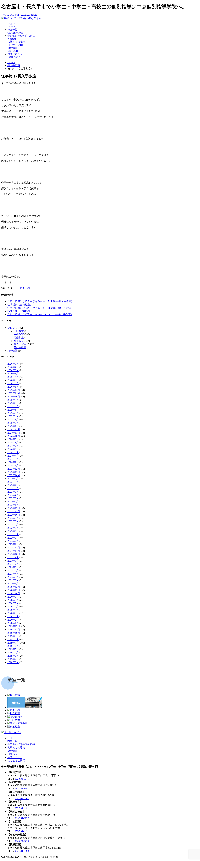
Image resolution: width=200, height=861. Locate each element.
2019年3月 (13, 655)
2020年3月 (13, 616)
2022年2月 (13, 541)
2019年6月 (13, 646)
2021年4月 (13, 573)
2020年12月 (14, 587)
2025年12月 (14, 390)
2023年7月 (13, 485)
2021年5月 (13, 570)
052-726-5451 (22, 788)
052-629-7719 (22, 841)
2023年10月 (14, 475)
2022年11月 (14, 511)
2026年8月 (13, 363)
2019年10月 (14, 632)
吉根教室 (19, 334)
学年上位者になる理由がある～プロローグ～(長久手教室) (40, 314)
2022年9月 (13, 518)
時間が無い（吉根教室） (21, 311)
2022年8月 (13, 521)
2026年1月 (13, 386)
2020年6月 (13, 606)
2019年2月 (13, 659)
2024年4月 (13, 455)
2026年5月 (13, 373)
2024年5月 (13, 452)
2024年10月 (14, 436)
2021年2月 (13, 580)
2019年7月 (13, 642)
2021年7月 (13, 564)
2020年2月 (13, 619)
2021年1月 (13, 583)
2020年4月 (13, 613)
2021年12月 (14, 547)
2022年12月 (14, 508)
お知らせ (13, 754)
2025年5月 (13, 413)
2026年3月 (13, 380)
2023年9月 (13, 478)
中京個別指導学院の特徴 (21, 744)
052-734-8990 (22, 851)
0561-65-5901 (22, 798)
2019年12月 (14, 626)
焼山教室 (19, 337)
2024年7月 (13, 445)
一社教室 (19, 331)
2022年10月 (14, 514)
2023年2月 (13, 501)
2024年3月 (13, 459)
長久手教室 (14, 65)
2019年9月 (13, 636)
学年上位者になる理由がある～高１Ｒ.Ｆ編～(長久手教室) (40, 301)
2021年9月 (13, 557)
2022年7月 (13, 524)
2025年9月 (13, 400)
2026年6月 (13, 370)
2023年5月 (13, 491)
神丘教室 (19, 340)
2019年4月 (13, 652)
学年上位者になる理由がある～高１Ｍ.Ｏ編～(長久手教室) (40, 308)
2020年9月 (13, 596)
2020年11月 (14, 590)
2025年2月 (13, 423)
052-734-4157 (22, 818)
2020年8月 (13, 600)
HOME (11, 25)
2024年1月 (13, 465)
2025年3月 (13, 419)
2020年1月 (13, 623)
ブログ (11, 327)
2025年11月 (14, 393)
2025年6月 (13, 409)
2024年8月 (13, 442)
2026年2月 (13, 383)
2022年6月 (13, 528)
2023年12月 (14, 468)
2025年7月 (13, 406)
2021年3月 (13, 577)
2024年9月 (13, 439)
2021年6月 (13, 567)
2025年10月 (14, 396)
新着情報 (13, 350)
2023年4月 (13, 495)
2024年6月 (13, 449)
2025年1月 (13, 426)
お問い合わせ (15, 757)
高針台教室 (20, 347)
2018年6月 (13, 662)
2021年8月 (13, 560)
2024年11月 (14, 432)
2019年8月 (13, 639)
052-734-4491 (22, 808)
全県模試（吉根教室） (20, 304)
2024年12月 (14, 429)
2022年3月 (13, 537)
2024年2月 (13, 462)
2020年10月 (14, 593)
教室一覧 (13, 741)
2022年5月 (13, 531)
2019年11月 (14, 629)
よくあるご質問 (16, 760)
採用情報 (13, 750)
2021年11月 (14, 550)
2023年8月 (13, 482)
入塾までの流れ (16, 747)
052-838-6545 (22, 778)
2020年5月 (13, 610)
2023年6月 (13, 488)
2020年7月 (13, 603)
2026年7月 (13, 367)
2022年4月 (13, 534)
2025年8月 (13, 403)
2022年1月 (13, 544)
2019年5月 (13, 649)
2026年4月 (13, 377)
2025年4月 (13, 416)
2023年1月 (13, 505)
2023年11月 (14, 472)
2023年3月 (13, 498)
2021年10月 (14, 554)
